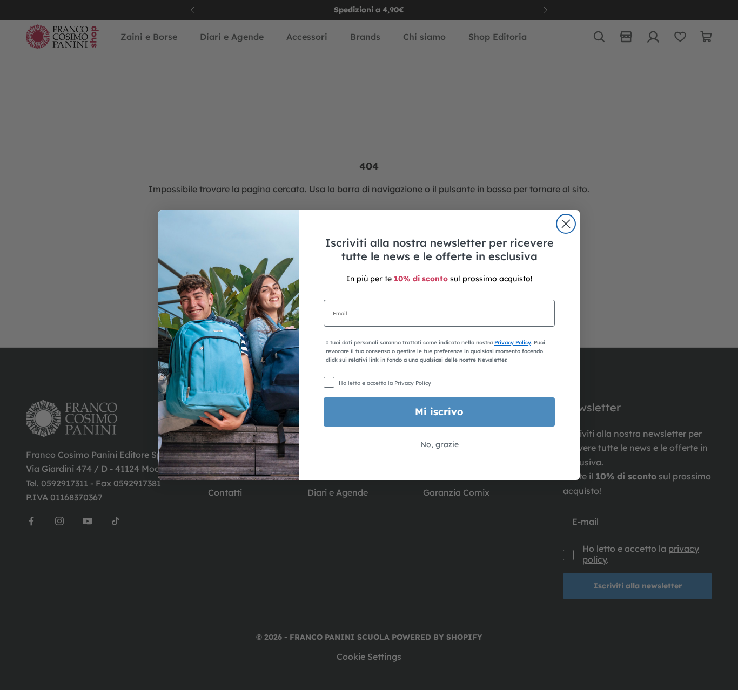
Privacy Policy (512, 342)
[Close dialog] (565, 223)
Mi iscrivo (439, 411)
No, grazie (439, 444)
